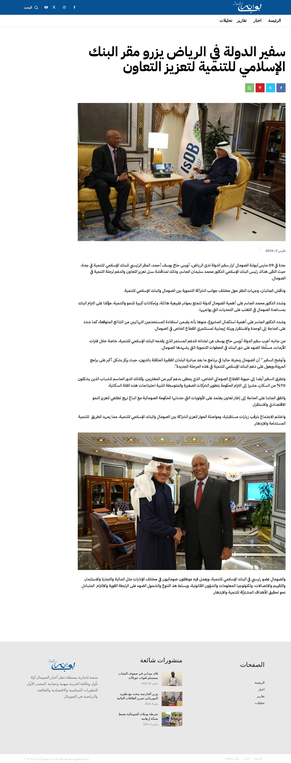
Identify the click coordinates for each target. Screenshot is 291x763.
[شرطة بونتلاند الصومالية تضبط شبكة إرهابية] (172, 719)
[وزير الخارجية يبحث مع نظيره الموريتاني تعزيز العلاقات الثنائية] (172, 699)
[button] (32, 7)
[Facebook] (281, 87)
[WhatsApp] (249, 87)
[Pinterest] (260, 87)
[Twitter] (270, 87)
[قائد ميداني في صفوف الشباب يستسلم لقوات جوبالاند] (172, 678)
